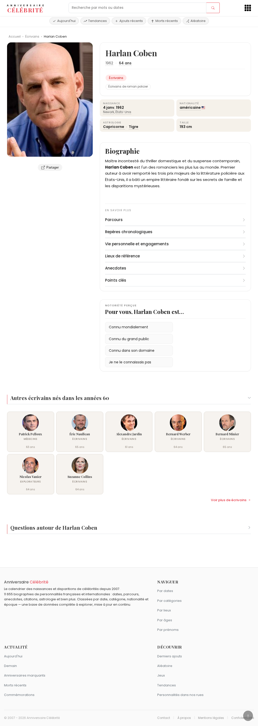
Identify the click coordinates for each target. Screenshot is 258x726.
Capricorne (114, 126)
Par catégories (169, 601)
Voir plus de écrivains (228, 500)
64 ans (125, 63)
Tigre (133, 126)
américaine (190, 107)
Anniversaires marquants (24, 675)
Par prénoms (168, 630)
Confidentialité (242, 718)
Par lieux (164, 610)
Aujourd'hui (66, 20)
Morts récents (166, 20)
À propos (184, 718)
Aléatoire (198, 20)
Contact (163, 718)
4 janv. (109, 107)
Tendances (97, 20)
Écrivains (32, 36)
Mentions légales (211, 718)
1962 (109, 63)
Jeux (161, 675)
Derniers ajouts (169, 656)
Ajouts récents (131, 20)
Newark (108, 112)
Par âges (164, 620)
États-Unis (123, 112)
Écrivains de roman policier (128, 87)
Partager (52, 167)
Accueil (15, 36)
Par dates (165, 591)
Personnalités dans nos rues (180, 695)
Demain (10, 666)
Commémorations (19, 695)
